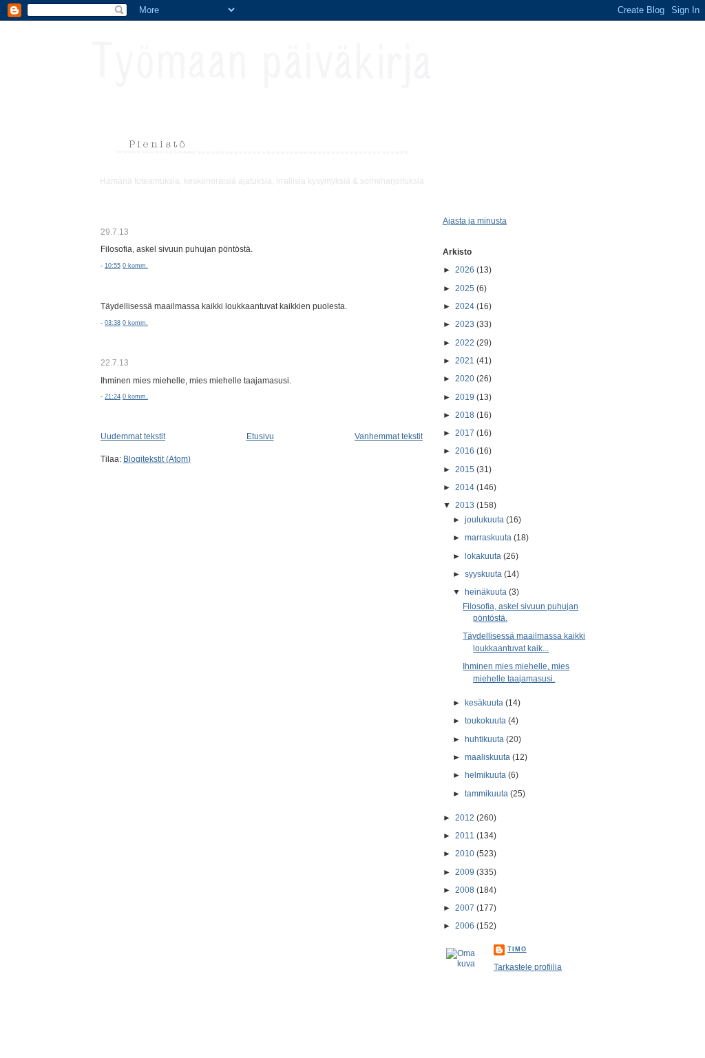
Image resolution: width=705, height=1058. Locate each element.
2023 (465, 323)
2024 (465, 305)
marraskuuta (489, 537)
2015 (465, 469)
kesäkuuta (485, 702)
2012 (465, 817)
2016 (465, 450)
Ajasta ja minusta (475, 220)
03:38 (112, 322)
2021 (465, 360)
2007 (465, 907)
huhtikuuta (485, 738)
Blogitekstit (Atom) (157, 458)
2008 (465, 889)
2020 (465, 378)
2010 (465, 853)
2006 (465, 925)
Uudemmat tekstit (133, 436)
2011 (465, 835)
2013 (465, 504)
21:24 (112, 396)
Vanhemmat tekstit (389, 436)
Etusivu (260, 436)
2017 (465, 432)
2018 (465, 414)
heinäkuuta (487, 591)
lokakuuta (484, 555)
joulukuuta (485, 519)
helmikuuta (486, 774)
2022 (465, 342)
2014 (465, 487)
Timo (517, 949)
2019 (465, 396)
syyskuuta (484, 573)
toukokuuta (486, 720)
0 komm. (135, 265)
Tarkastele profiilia (528, 966)
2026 (465, 269)
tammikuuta (487, 793)
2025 (465, 288)
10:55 (112, 265)
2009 (465, 871)
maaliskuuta (488, 756)
